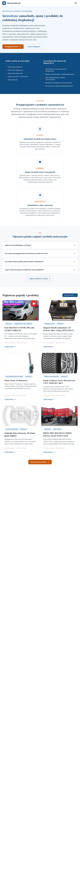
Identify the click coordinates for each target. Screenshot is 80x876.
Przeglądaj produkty (12, 46)
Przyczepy (57, 429)
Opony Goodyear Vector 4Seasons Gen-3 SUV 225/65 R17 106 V (59, 382)
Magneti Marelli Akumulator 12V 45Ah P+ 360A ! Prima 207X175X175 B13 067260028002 (58, 330)
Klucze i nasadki (12, 429)
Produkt (9, 324)
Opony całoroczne (51, 376)
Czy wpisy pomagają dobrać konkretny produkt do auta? (26, 253)
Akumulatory (49, 324)
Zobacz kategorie (34, 46)
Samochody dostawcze (23, 324)
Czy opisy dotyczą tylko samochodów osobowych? (24, 262)
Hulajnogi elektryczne (14, 376)
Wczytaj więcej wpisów (39, 462)
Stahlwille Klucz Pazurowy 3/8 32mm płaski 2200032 (19, 434)
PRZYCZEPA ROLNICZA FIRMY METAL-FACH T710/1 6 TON (57, 434)
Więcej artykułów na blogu (39, 278)
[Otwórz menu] (76, 3)
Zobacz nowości (69, 295)
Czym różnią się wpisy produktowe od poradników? (24, 270)
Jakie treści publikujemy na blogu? (18, 245)
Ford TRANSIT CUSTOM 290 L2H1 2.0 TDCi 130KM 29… (19, 329)
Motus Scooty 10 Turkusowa (15, 380)
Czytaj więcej (9, 346)
